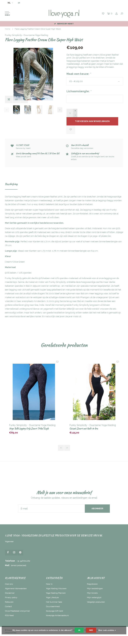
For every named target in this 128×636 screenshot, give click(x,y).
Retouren (9, 602)
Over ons (9, 584)
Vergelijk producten (96, 602)
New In (49, 584)
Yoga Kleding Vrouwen (56, 588)
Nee (91, 630)
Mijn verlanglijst (94, 597)
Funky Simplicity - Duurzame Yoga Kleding (26, 35)
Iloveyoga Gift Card (54, 611)
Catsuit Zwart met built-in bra (23, 428)
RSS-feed (9, 615)
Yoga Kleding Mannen (56, 593)
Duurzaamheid (53, 606)
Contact (8, 606)
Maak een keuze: (78, 73)
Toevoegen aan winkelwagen (92, 121)
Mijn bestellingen (95, 588)
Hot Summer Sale (54, 602)
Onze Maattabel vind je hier (17, 611)
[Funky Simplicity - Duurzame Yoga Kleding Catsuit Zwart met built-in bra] (33, 391)
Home (7, 29)
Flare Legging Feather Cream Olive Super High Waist (38, 29)
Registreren (92, 584)
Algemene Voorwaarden (16, 588)
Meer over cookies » (107, 630)
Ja (79, 630)
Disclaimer (9, 593)
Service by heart (65, 24)
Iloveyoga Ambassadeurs (57, 615)
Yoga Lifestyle (52, 597)
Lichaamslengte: (78, 91)
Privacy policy (11, 597)
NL (9, 3)
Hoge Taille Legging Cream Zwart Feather (88, 428)
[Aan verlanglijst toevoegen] (70, 129)
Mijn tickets (92, 593)
